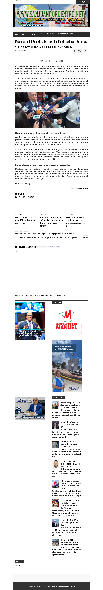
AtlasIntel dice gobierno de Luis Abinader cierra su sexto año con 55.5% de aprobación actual (70, 405)
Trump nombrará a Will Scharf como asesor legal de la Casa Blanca (69, 522)
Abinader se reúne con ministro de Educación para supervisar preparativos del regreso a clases (44, 234)
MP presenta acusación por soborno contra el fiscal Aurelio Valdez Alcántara (70, 463)
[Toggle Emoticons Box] (16, 251)
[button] (47, 110)
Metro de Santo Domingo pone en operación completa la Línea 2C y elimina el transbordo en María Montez (70, 484)
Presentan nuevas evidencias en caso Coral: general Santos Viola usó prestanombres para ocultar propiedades (54, 237)
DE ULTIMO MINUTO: (25, 34)
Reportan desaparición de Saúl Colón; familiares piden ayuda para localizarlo (69, 444)
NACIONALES (20, 50)
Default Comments (42, 246)
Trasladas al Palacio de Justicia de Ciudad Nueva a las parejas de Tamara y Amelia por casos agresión (51, 221)
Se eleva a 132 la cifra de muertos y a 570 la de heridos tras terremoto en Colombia (69, 542)
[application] (47, 110)
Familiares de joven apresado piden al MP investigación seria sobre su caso (26, 220)
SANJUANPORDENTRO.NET (45, 586)
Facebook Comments (54, 246)
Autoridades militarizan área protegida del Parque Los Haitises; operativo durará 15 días (75, 221)
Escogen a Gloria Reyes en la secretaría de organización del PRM (69, 424)
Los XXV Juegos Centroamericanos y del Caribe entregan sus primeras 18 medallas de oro (71, 503)
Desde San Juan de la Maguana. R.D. (64, 586)
